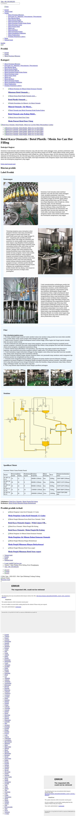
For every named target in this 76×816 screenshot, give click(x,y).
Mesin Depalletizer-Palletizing (17, 33)
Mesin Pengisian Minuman (16, 15)
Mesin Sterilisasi (13, 30)
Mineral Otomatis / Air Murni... (20, 107)
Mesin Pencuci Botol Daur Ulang (20, 121)
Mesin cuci (11, 28)
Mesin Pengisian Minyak (15, 21)
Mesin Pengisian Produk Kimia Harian (19, 23)
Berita (6, 38)
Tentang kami (8, 11)
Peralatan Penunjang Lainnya (16, 36)
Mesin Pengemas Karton (15, 31)
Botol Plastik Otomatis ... (17, 100)
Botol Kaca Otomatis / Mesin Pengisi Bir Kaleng (23, 501)
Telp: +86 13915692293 (8, 1)
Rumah (6, 10)
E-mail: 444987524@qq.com (13, 563)
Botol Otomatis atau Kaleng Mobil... (22, 114)
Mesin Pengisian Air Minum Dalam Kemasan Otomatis (29, 537)
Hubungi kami (8, 40)
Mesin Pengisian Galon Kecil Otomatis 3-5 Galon (26, 516)
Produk (6, 13)
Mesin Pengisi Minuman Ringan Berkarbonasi (22, 503)
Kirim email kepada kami (8, 164)
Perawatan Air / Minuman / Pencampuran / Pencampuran (24, 16)
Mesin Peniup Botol (14, 26)
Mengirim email (5, 580)
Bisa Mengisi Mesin (14, 18)
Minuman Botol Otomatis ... (19, 92)
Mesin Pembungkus (14, 35)
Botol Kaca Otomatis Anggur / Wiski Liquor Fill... (27, 523)
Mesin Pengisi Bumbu (14, 20)
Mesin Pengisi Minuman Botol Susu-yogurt (24, 552)
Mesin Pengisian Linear (15, 25)
